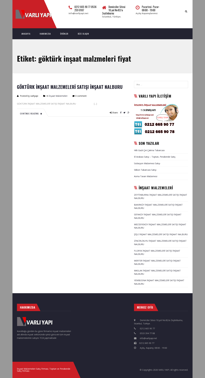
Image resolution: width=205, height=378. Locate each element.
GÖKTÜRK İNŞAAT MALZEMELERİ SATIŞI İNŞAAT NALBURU (70, 86)
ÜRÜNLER (64, 33)
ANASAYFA (25, 33)
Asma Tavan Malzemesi (145, 176)
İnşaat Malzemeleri (58, 95)
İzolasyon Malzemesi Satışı (147, 163)
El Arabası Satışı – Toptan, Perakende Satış (154, 156)
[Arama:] (161, 82)
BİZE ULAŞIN (83, 33)
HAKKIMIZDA (45, 33)
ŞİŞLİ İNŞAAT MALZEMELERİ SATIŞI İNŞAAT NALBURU (161, 234)
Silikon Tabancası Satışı (145, 169)
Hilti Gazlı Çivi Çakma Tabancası (149, 150)
